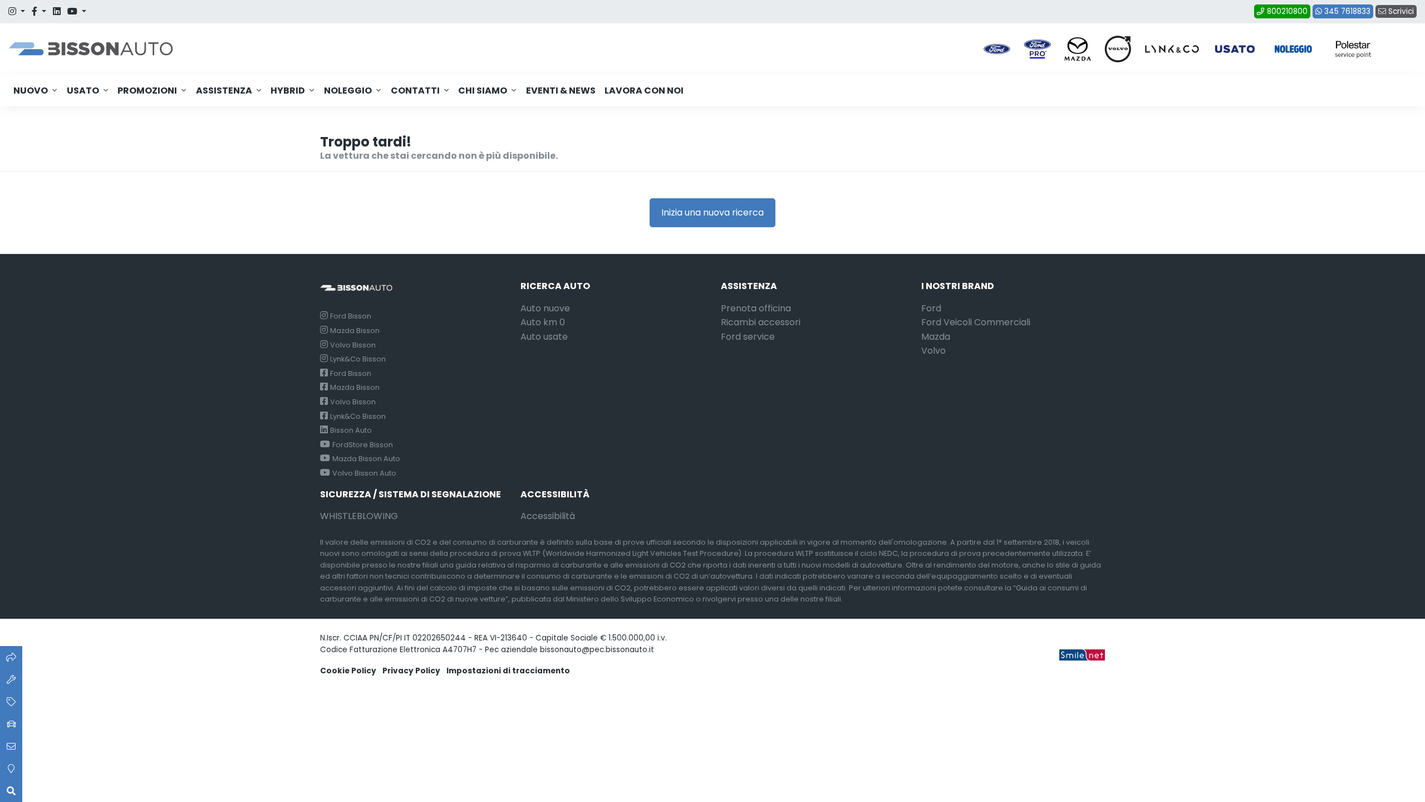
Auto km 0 (542, 322)
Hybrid (288, 90)
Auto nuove (545, 308)
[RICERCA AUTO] (11, 657)
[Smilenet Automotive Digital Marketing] (1082, 654)
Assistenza (224, 90)
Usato (83, 90)
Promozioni (147, 90)
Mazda (935, 336)
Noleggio (348, 90)
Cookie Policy (348, 671)
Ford (931, 308)
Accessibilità (547, 516)
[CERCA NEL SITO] (11, 791)
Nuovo (30, 90)
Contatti (415, 90)
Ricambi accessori (760, 322)
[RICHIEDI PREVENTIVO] (11, 702)
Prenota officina (756, 308)
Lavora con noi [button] (644, 90)
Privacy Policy (411, 671)
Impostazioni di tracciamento (508, 671)
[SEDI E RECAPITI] (11, 768)
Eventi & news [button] (561, 90)
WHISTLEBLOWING (359, 516)
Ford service (748, 336)
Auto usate (544, 336)
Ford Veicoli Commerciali (975, 322)
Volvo (933, 350)
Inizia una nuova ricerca (712, 212)
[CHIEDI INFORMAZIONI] (11, 746)
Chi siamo (482, 90)
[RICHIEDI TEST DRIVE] (11, 724)
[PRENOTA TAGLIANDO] (11, 679)
